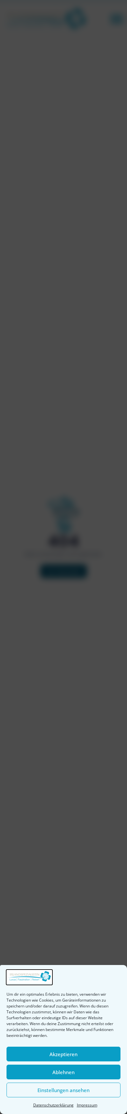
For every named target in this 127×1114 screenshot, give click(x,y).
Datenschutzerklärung (53, 1105)
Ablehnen (63, 1072)
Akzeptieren (63, 1054)
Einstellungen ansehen (63, 1090)
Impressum (87, 1105)
